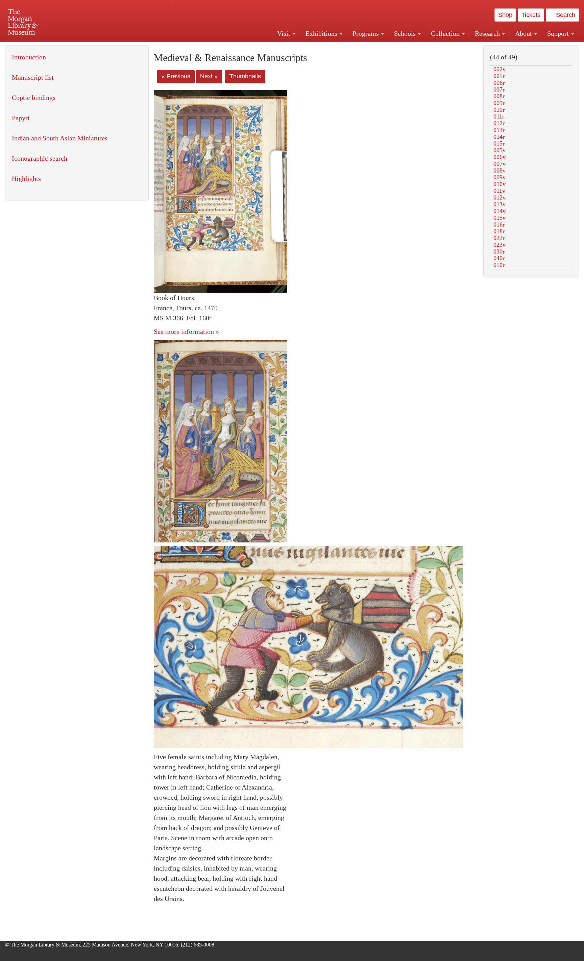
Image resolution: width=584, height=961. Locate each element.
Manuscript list (33, 77)
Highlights (26, 178)
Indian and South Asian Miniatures (59, 138)
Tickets (530, 14)
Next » (209, 76)
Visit (284, 33)
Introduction (29, 57)
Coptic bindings (33, 97)
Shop (505, 14)
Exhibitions (322, 33)
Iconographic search (39, 158)
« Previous (176, 76)
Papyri (21, 118)
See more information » (186, 331)
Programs (366, 33)
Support (558, 33)
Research (488, 33)
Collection (446, 33)
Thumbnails (245, 76)
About (524, 33)
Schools (405, 33)
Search (564, 14)
